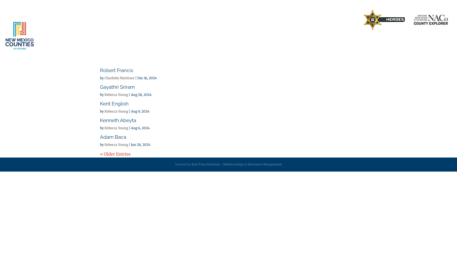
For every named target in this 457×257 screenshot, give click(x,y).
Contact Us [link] (316, 20)
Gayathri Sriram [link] (117, 87)
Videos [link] (427, 41)
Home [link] (262, 20)
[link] (384, 20)
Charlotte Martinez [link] (119, 78)
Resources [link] (339, 41)
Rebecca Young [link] (116, 95)
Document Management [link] (265, 164)
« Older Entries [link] (115, 154)
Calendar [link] (402, 41)
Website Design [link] (233, 164)
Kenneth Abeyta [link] (118, 120)
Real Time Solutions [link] (206, 164)
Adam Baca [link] (113, 137)
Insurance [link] (278, 41)
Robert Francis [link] (116, 70)
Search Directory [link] (344, 20)
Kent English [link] (114, 104)
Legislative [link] (308, 41)
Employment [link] (371, 41)
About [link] (219, 41)
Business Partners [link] (287, 20)
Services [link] (246, 41)
